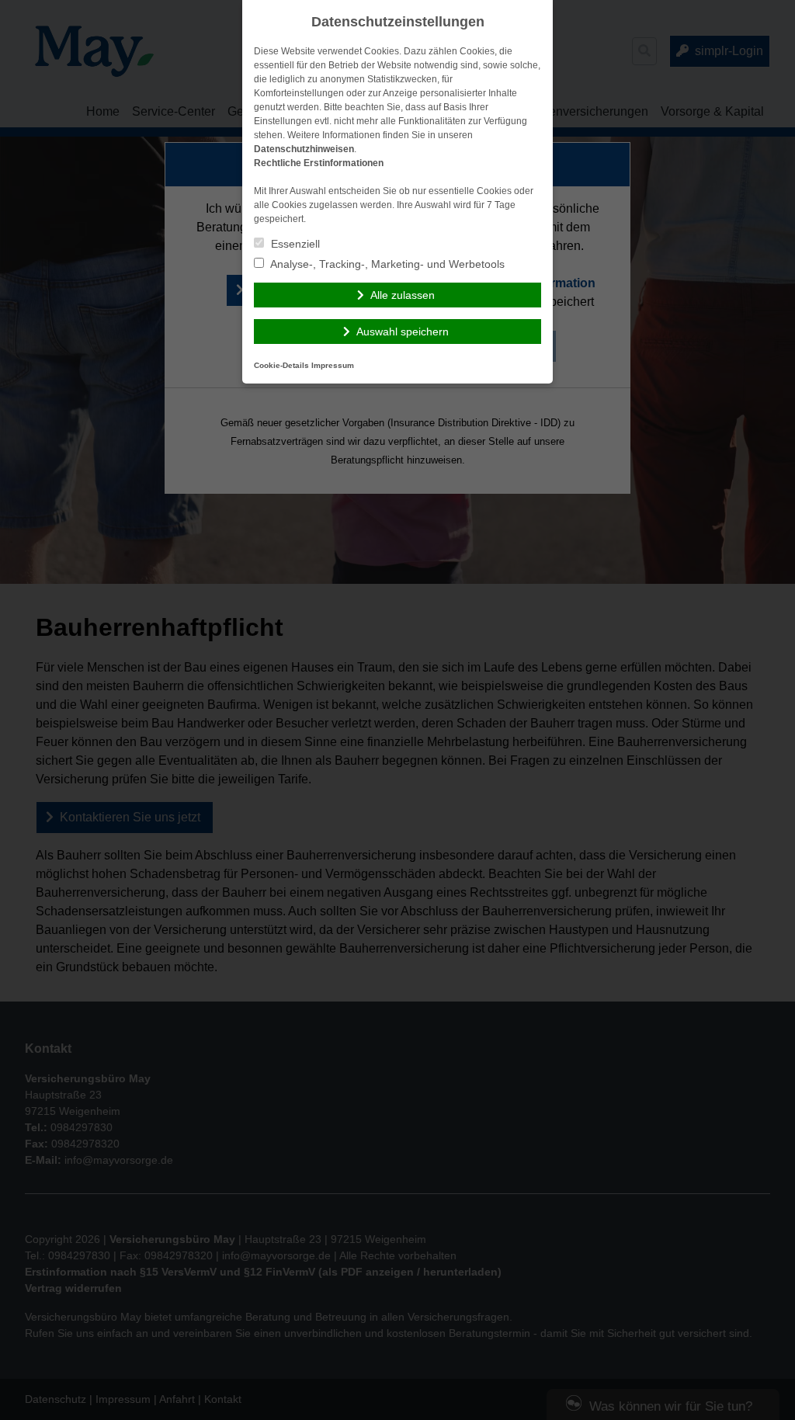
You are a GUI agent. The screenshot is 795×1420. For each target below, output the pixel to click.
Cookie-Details (281, 365)
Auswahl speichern (402, 331)
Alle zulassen (402, 295)
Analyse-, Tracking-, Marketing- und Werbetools (386, 264)
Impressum (332, 365)
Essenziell (294, 244)
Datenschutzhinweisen (304, 149)
